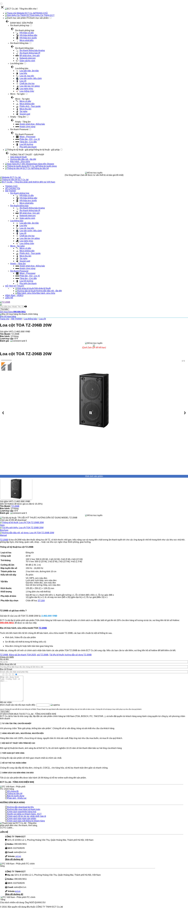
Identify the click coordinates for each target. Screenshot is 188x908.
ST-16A (41, 600)
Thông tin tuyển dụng (47, 166)
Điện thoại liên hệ (8, 664)
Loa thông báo (16, 63)
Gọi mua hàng (13, 312)
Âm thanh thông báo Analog (32, 50)
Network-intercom (28, 58)
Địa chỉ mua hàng (8, 316)
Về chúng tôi (13, 791)
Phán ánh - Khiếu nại (16, 798)
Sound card (25, 114)
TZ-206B (15, 506)
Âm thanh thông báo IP (30, 53)
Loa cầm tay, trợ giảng (30, 86)
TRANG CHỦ (41, 13)
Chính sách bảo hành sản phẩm (21, 818)
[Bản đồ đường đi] (14, 859)
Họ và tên (4, 659)
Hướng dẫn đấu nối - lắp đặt (23, 159)
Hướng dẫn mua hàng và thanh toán (23, 809)
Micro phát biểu (27, 40)
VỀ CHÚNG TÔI (12, 188)
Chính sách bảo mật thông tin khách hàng (26, 821)
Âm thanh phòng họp (19, 25)
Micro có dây (25, 101)
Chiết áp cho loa (27, 83)
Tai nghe (23, 111)
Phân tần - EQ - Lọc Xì (30, 139)
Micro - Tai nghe (17, 94)
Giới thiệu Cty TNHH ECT (42, 15)
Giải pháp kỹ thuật (18, 157)
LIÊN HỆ (9, 298)
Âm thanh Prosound (19, 129)
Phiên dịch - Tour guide (30, 106)
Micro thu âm (25, 109)
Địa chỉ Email (6, 669)
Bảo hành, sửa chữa (45, 293)
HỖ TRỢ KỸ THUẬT (14, 286)
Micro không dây (27, 104)
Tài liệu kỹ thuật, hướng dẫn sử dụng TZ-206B (70, 655)
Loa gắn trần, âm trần (29, 71)
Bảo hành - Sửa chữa (20, 161)
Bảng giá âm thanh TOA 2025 (22, 655)
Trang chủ (4, 319)
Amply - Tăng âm (18, 117)
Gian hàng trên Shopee (43, 164)
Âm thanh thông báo (19, 43)
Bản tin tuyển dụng (15, 796)
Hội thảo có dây (27, 33)
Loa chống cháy (27, 91)
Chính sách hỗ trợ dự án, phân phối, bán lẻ (26, 816)
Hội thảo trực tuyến (28, 38)
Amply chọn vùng (27, 127)
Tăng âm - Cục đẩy (28, 142)
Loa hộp (23, 73)
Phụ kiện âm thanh (28, 147)
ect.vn (18, 856)
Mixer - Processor (27, 137)
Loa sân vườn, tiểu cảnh (31, 78)
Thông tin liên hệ (41, 168)
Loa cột (23, 81)
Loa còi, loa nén (27, 76)
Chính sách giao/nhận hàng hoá (21, 812)
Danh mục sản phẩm (39, 18)
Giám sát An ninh (27, 61)
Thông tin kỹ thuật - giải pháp (46, 150)
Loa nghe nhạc (26, 88)
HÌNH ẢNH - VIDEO (14, 295)
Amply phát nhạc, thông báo (32, 124)
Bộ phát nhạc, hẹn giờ (30, 55)
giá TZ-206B (42, 655)
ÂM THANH (10, 191)
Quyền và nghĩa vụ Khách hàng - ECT (24, 814)
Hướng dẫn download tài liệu (20, 807)
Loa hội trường (26, 144)
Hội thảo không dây (28, 35)
